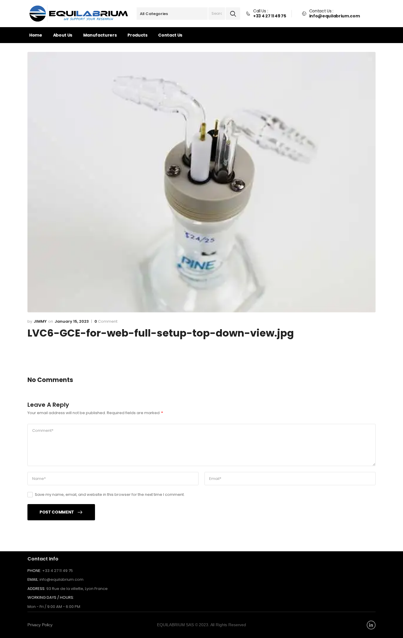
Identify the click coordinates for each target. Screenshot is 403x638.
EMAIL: (33, 579)
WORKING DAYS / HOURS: (50, 597)
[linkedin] (371, 625)
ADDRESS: (36, 588)
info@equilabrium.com (61, 579)
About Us (62, 35)
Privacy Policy (40, 624)
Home (35, 35)
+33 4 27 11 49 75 (57, 570)
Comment (105, 321)
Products (137, 35)
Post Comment (57, 512)
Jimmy (40, 321)
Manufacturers (100, 35)
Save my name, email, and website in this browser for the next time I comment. (110, 494)
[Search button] (233, 13)
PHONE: (34, 570)
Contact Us (170, 35)
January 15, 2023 (72, 321)
